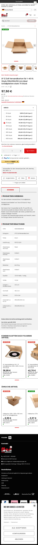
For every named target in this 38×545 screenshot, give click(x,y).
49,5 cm (17, 285)
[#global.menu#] (35, 15)
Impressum (4, 475)
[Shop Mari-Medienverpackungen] (4, 15)
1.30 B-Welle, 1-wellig (20, 275)
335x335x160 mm (19, 306)
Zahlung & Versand (6, 478)
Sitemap (3, 485)
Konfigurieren (19, 533)
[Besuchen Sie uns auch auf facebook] (9, 437)
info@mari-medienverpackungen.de (16, 461)
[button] (19, 107)
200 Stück (19, 129)
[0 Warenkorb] (30, 15)
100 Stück (19, 126)
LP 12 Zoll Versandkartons (13, 26)
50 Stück (19, 119)
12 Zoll (16, 280)
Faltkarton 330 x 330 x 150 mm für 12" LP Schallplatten (12, 414)
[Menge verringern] (3, 151)
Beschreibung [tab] (10, 190)
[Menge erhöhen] (20, 151)
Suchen (31, 21)
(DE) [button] (18, 155)
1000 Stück (19, 138)
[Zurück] (3, 45)
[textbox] (16, 10)
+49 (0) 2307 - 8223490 (9, 456)
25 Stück (19, 116)
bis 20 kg (17, 265)
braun (16, 238)
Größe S (17, 253)
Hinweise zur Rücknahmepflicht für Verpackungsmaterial (16, 473)
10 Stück (19, 113)
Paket (16, 247)
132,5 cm (17, 291)
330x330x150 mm (20, 300)
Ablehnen (19, 539)
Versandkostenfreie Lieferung (15, 96)
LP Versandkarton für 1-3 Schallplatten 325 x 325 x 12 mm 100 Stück (13, 366)
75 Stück (19, 123)
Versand (14, 372)
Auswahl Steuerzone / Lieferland (11, 102)
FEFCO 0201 (18, 242)
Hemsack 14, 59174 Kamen (9, 459)
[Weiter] (35, 67)
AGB (2, 483)
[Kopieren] (11, 87)
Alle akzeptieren (19, 528)
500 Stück (19, 135)
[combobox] (16, 10)
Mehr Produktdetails (10, 173)
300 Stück (19, 132)
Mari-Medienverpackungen (9, 75)
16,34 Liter (17, 295)
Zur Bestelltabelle (7, 146)
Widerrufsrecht (5, 488)
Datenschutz (4, 480)
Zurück (3, 26)
